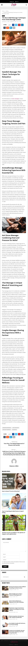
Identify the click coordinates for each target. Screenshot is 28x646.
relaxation (14, 429)
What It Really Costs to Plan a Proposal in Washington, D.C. (15, 594)
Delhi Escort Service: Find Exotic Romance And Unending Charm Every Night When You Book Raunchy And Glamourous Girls (14, 453)
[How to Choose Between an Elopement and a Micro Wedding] (5, 602)
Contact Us (12, 1)
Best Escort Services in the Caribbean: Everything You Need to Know (17, 587)
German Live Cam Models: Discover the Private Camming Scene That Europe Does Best (17, 632)
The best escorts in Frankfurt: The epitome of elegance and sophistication (13, 533)
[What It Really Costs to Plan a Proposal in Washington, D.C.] (5, 595)
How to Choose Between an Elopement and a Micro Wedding (16, 601)
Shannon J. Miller (6, 21)
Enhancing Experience (7, 427)
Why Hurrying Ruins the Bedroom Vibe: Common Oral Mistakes (16, 616)
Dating (3, 15)
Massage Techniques (7, 429)
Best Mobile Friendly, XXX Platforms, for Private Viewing (17, 624)
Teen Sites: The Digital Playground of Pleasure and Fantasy (14, 444)
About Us (16, 1)
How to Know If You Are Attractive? (11, 491)
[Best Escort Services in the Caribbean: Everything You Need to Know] (5, 588)
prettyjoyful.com (14, 641)
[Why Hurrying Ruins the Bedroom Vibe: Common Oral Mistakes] (5, 618)
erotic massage (15, 98)
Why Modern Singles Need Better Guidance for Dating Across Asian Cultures (16, 609)
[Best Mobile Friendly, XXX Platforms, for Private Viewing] (5, 625)
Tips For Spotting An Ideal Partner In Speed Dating (12, 512)
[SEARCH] (24, 577)
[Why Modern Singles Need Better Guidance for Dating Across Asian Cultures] (5, 609)
